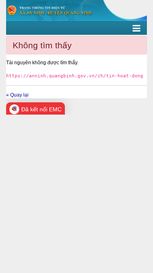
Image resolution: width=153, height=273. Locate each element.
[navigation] (76, 28)
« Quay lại (17, 95)
